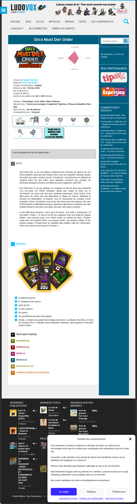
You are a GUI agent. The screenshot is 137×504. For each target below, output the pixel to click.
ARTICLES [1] (22, 347)
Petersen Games (30, 83)
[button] (130, 439)
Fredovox (22, 424)
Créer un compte (63, 28)
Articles (54, 21)
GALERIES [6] (22, 341)
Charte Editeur (18, 496)
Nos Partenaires (34, 496)
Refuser (91, 491)
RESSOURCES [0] (24, 366)
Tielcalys (21, 488)
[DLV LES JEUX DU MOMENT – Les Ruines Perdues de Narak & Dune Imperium (114, 173)
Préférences (119, 491)
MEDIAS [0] (21, 360)
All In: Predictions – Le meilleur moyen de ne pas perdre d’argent (113, 188)
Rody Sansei (106, 140)
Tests (82, 21)
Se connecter (38, 28)
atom (33, 454)
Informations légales (68, 498)
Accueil (16, 21)
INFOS (19, 163)
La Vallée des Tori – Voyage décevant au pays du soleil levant (113, 124)
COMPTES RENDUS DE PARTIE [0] (32, 372)
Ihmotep (104, 155)
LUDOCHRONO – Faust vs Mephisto (25, 431)
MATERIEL (21, 244)
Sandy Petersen (30, 80)
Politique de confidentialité (91, 498)
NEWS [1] (20, 353)
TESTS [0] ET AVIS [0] (26, 334)
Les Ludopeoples (102, 21)
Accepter (64, 491)
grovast (82, 413)
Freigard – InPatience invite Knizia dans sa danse (113, 164)
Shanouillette (53, 415)
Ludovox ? (17, 28)
